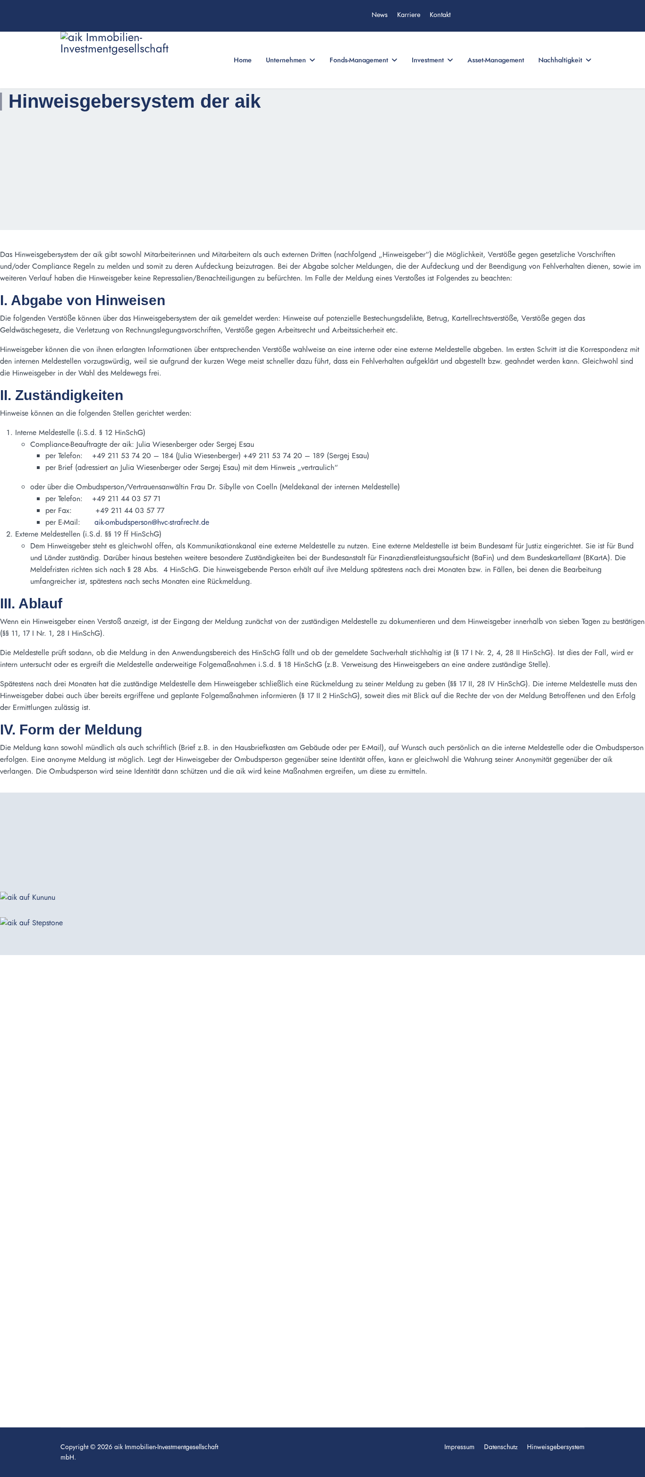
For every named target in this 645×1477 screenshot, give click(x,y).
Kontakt (440, 14)
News (380, 14)
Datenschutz (501, 1446)
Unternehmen (286, 60)
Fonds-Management (359, 60)
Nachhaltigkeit (560, 60)
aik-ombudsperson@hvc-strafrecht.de (151, 522)
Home (243, 60)
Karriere (408, 14)
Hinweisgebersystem (556, 1446)
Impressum (459, 1446)
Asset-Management (495, 60)
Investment (428, 60)
